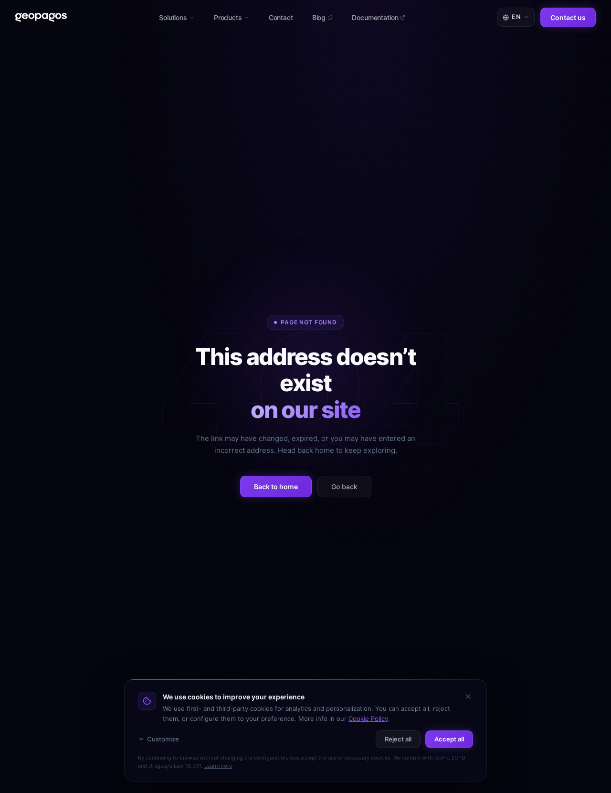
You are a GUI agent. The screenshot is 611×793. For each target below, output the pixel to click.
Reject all (398, 739)
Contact (281, 17)
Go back (344, 486)
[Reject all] (468, 696)
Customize (163, 739)
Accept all (449, 739)
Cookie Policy (368, 718)
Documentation (375, 17)
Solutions (173, 17)
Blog (319, 17)
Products (228, 17)
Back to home (276, 486)
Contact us (568, 17)
